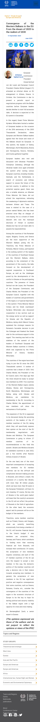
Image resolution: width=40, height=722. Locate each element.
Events (5, 697)
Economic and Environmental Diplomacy (17, 682)
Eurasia (5, 655)
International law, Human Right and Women (18, 678)
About (5, 708)
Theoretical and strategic (12, 647)
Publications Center (10, 713)
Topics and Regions (11, 633)
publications (7, 702)
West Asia (7, 651)
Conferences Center (10, 710)
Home (7, 16)
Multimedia (7, 699)
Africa (5, 673)
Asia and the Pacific (10, 660)
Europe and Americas (10, 664)
